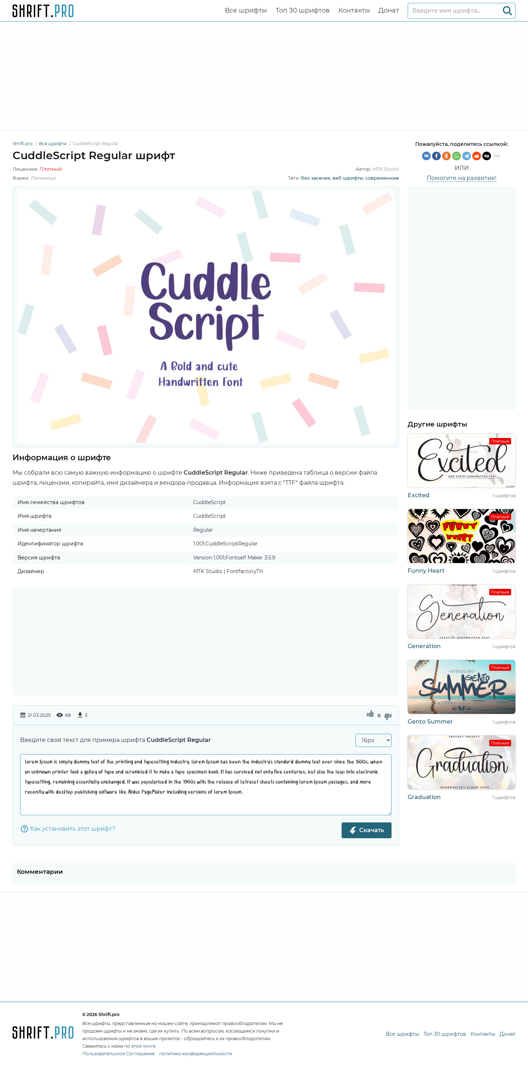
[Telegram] (466, 156)
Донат (389, 10)
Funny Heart (426, 570)
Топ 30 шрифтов (302, 10)
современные (382, 178)
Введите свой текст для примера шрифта (115, 740)
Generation (424, 646)
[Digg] (486, 156)
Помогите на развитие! (461, 178)
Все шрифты (246, 10)
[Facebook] (436, 156)
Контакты (354, 10)
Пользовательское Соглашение (118, 1053)
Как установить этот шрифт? (72, 828)
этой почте (143, 1046)
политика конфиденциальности (195, 1053)
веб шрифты (348, 178)
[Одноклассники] (446, 156)
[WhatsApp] (456, 156)
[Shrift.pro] (43, 10)
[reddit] (476, 156)
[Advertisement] (264, 76)
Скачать (371, 830)
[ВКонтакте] (426, 156)
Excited (419, 495)
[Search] (507, 11)
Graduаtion (424, 797)
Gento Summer (430, 721)
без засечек (315, 178)
